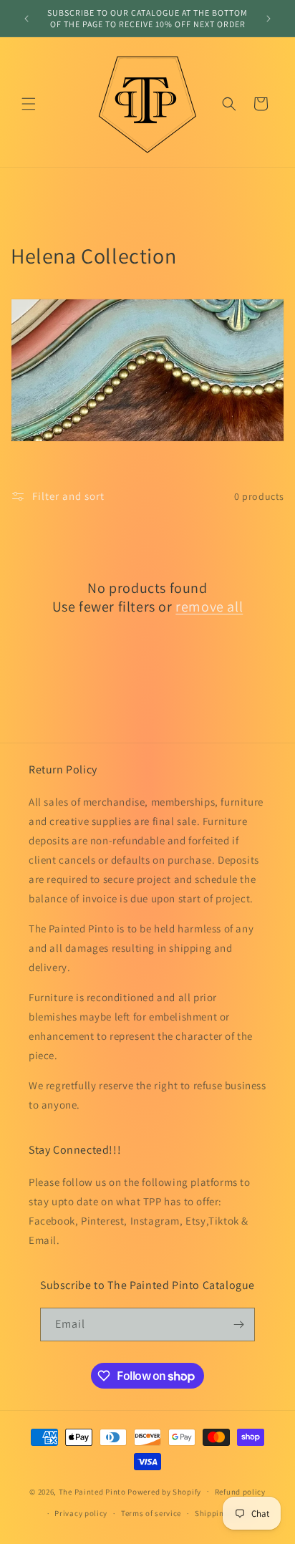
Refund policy (240, 1492)
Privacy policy (80, 1513)
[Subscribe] (238, 1324)
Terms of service (151, 1513)
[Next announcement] (268, 18)
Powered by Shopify (164, 1491)
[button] (28, 104)
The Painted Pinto (92, 1491)
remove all (209, 606)
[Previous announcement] (26, 18)
